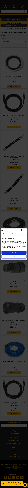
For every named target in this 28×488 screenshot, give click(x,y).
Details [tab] (14, 233)
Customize (13, 256)
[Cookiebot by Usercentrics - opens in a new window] (21, 230)
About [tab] (23, 233)
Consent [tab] (5, 233)
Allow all (14, 252)
